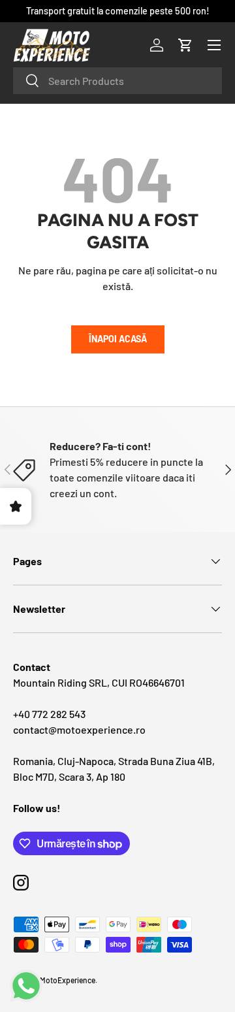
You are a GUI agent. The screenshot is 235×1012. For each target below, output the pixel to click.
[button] (185, 45)
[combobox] (117, 80)
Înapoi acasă (118, 338)
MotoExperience (67, 980)
